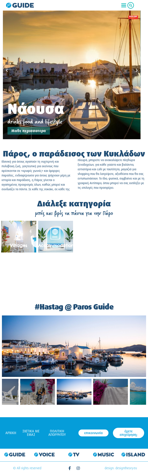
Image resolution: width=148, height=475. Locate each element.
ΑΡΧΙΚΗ (10, 433)
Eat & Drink (129, 281)
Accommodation (56, 245)
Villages (18, 245)
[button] (7, 70)
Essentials (129, 245)
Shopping (92, 245)
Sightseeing (55, 281)
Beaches (92, 281)
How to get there (19, 281)
